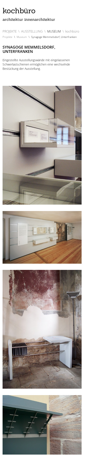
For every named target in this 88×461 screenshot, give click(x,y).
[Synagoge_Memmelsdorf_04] (42, 425)
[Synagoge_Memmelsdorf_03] (42, 329)
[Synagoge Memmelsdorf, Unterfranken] (42, 145)
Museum (22, 37)
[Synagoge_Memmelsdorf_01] (42, 237)
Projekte (7, 37)
